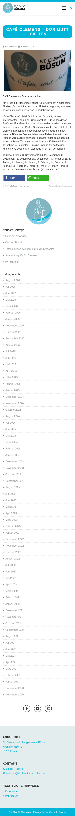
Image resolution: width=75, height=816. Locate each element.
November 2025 (14, 325)
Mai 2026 (10, 299)
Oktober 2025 (13, 332)
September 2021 (14, 629)
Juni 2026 (10, 293)
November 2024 (14, 403)
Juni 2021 (10, 649)
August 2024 (12, 416)
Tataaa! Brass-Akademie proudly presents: (29, 249)
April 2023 (11, 513)
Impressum (11, 795)
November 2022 (14, 545)
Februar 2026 (13, 312)
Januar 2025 (12, 390)
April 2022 (11, 584)
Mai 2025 (10, 364)
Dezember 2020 (14, 688)
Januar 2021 (12, 681)
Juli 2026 (10, 286)
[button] (14, 178)
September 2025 (14, 338)
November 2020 (14, 694)
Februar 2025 (13, 383)
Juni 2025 (10, 358)
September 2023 (14, 481)
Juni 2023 (10, 500)
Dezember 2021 (14, 610)
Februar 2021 (13, 675)
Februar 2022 (13, 597)
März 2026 (11, 306)
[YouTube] (37, 708)
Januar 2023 (12, 532)
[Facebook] (26, 708)
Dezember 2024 (14, 396)
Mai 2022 (10, 578)
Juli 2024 (10, 422)
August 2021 (12, 636)
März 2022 (11, 591)
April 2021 (11, 662)
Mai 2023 (10, 506)
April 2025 (11, 370)
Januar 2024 (12, 455)
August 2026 (12, 280)
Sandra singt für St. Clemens (21, 255)
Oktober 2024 (13, 409)
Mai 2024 (10, 435)
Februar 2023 (13, 526)
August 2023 (12, 487)
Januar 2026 (12, 319)
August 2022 (12, 558)
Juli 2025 (10, 351)
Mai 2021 (10, 655)
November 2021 (14, 616)
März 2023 (11, 519)
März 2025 (11, 377)
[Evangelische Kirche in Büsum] (14, 8)
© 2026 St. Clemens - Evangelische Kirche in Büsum (37, 812)
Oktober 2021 (13, 623)
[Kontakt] (48, 708)
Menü (64, 8)
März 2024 (11, 442)
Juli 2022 (10, 565)
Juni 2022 (10, 571)
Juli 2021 (10, 642)
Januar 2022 (12, 604)
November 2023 (14, 468)
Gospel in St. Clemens (59, 186)
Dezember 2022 (14, 539)
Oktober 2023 (13, 474)
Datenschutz (12, 791)
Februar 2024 (13, 448)
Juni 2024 (10, 429)
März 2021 (11, 668)
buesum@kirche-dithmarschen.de (25, 773)
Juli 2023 (10, 493)
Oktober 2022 (13, 552)
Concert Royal (13, 242)
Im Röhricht (11, 261)
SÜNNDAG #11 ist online (17, 186)
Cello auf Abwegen (16, 236)
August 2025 (12, 345)
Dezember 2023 (14, 461)
